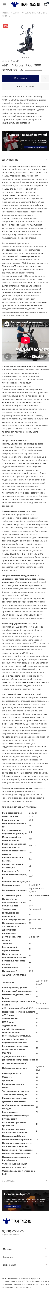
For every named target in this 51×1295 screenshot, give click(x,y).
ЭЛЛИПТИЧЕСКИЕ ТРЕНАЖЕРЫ (29, 12)
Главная (6, 12)
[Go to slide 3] (26, 57)
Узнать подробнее (36, 147)
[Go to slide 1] (22, 57)
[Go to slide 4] (28, 57)
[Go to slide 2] (24, 57)
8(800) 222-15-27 (13, 1231)
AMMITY (6, 16)
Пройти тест (12, 1206)
